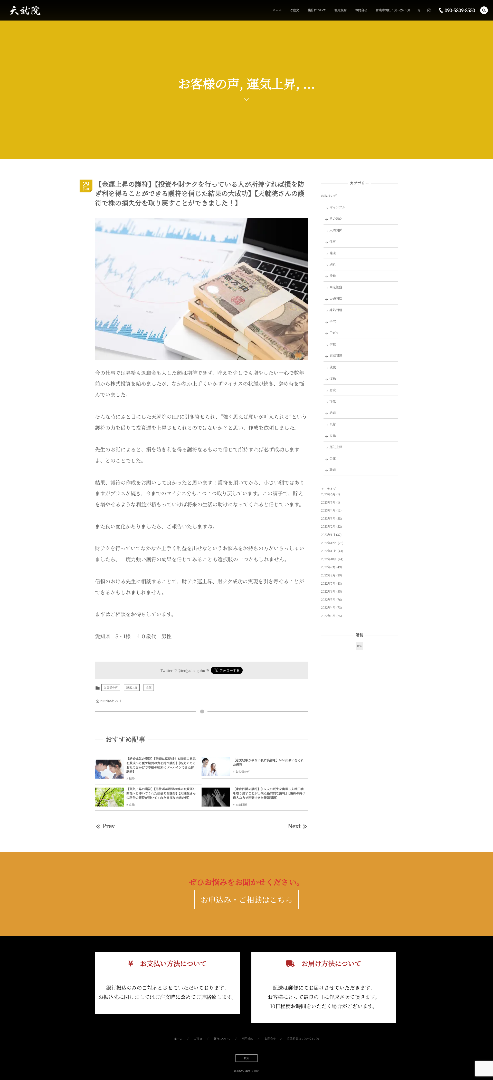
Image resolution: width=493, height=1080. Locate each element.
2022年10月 (329, 559)
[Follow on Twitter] (419, 10)
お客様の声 (111, 687)
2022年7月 (328, 583)
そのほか (335, 218)
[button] (484, 10)
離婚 (332, 469)
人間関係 (335, 230)
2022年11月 (329, 551)
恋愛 (332, 390)
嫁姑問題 (335, 310)
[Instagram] (429, 10)
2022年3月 (328, 616)
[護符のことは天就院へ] (24, 10)
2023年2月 (328, 526)
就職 (332, 367)
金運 (148, 687)
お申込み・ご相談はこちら (247, 899)
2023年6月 (328, 494)
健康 (332, 253)
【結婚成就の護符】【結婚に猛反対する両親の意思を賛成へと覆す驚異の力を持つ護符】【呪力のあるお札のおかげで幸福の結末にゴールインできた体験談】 (161, 765)
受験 (332, 275)
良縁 (132, 805)
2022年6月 (328, 591)
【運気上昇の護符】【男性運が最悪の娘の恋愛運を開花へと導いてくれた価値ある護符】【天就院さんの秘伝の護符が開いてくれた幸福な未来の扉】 (161, 793)
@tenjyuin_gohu (191, 670)
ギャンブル (337, 207)
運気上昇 (132, 687)
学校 (332, 344)
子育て (334, 332)
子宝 (332, 321)
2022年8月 (328, 575)
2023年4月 (328, 510)
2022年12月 (329, 543)
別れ (332, 264)
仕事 (332, 241)
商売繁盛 (335, 287)
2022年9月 (328, 567)
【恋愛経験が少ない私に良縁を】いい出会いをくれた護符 (268, 762)
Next (294, 826)
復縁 (332, 378)
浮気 (332, 401)
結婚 (132, 779)
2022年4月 (328, 607)
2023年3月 (328, 518)
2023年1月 (328, 535)
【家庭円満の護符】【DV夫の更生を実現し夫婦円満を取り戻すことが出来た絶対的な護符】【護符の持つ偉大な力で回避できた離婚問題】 (269, 793)
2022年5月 (328, 599)
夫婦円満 (335, 298)
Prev (108, 826)
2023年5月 (328, 502)
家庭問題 (241, 805)
